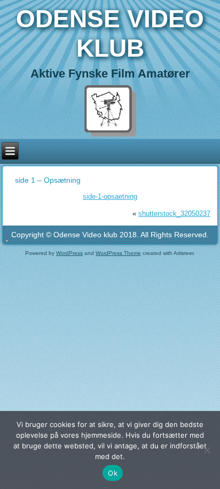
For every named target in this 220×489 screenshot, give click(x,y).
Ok (112, 473)
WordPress (69, 253)
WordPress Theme (118, 253)
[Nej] (206, 450)
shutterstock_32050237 (174, 213)
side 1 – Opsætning (48, 180)
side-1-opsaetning (110, 196)
